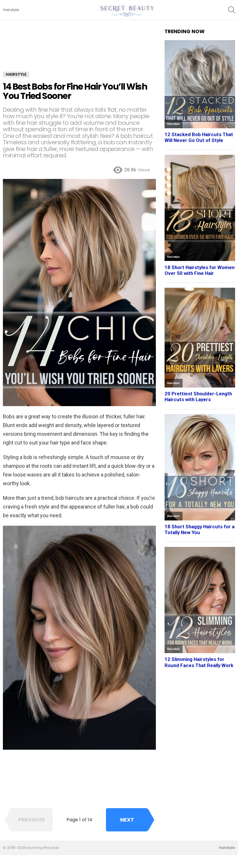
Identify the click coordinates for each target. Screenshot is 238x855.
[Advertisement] (79, 50)
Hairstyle (11, 10)
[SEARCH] (231, 10)
